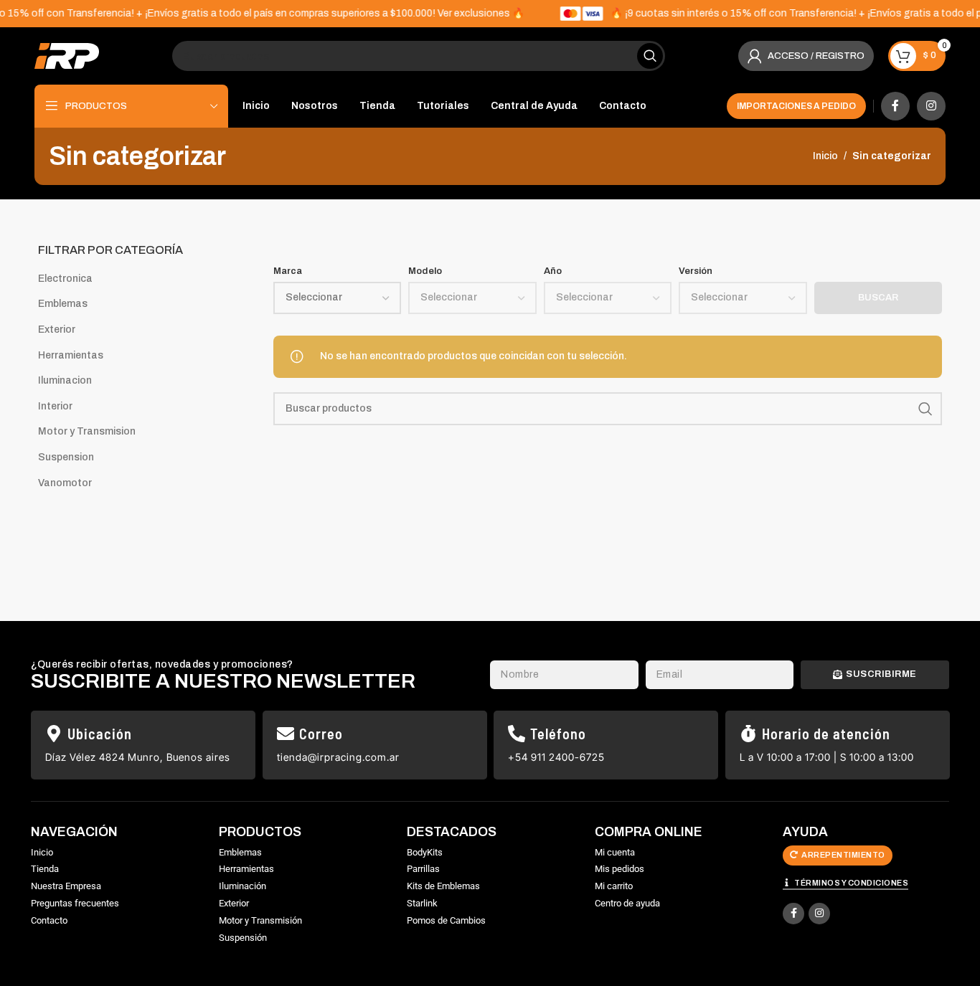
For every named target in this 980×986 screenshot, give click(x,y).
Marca (287, 271)
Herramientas (70, 355)
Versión (695, 271)
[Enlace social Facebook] (895, 106)
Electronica (65, 278)
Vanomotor (65, 483)
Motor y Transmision (87, 431)
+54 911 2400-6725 (556, 757)
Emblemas (63, 303)
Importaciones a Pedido (796, 106)
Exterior (56, 329)
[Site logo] (66, 55)
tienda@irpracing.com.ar (338, 757)
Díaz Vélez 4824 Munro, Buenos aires (137, 757)
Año (553, 271)
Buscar (878, 298)
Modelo (425, 271)
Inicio (825, 156)
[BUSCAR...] (650, 56)
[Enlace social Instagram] (931, 106)
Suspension (66, 457)
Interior (55, 406)
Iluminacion (65, 380)
